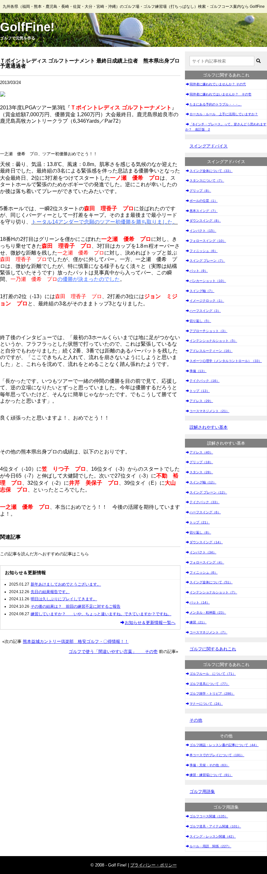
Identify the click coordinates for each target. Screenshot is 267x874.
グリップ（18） (201, 462)
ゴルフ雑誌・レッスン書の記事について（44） (224, 745)
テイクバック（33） (204, 502)
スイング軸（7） (202, 291)
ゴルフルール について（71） (213, 673)
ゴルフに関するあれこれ (213, 648)
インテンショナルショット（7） (213, 592)
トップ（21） (200, 522)
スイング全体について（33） (211, 171)
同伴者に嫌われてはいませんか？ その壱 (220, 94)
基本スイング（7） (204, 211)
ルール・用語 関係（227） (210, 846)
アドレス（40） (201, 452)
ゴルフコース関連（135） (209, 816)
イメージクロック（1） (207, 300)
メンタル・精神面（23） (208, 612)
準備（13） (198, 371)
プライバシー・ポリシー (153, 865)
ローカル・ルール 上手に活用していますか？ (224, 114)
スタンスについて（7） (207, 180)
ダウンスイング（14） (206, 542)
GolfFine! (27, 27)
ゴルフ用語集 (202, 791)
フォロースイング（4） (207, 562)
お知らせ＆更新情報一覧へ (150, 622)
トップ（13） (200, 391)
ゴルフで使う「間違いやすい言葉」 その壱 (113, 651)
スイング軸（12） (203, 482)
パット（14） (200, 602)
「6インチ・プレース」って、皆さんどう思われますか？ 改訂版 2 (225, 126)
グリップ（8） (200, 190)
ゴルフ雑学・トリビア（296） (212, 693)
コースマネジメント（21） (209, 411)
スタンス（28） (201, 472)
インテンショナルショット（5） (213, 340)
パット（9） (199, 270)
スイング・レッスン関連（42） (213, 836)
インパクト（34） (203, 552)
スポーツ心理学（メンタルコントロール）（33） (226, 361)
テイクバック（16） (204, 380)
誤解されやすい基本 (209, 427)
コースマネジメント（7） (208, 632)
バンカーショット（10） (208, 281)
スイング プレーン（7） (207, 260)
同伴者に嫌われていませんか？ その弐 (218, 84)
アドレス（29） (201, 401)
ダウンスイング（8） (205, 220)
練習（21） (198, 622)
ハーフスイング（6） (205, 512)
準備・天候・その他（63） (209, 765)
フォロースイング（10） (208, 241)
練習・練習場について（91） (211, 775)
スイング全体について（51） (211, 582)
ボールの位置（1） (204, 200)
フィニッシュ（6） (204, 251)
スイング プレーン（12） (208, 492)
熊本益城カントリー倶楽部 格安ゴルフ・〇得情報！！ (76, 641)
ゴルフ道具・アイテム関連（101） (215, 826)
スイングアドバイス (209, 146)
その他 (196, 720)
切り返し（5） (200, 321)
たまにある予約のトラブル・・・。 (216, 104)
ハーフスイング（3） (205, 310)
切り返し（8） (200, 532)
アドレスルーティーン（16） (211, 351)
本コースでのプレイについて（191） (217, 755)
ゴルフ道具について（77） (209, 684)
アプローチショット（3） (208, 331)
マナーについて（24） (206, 703)
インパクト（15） (203, 230)
